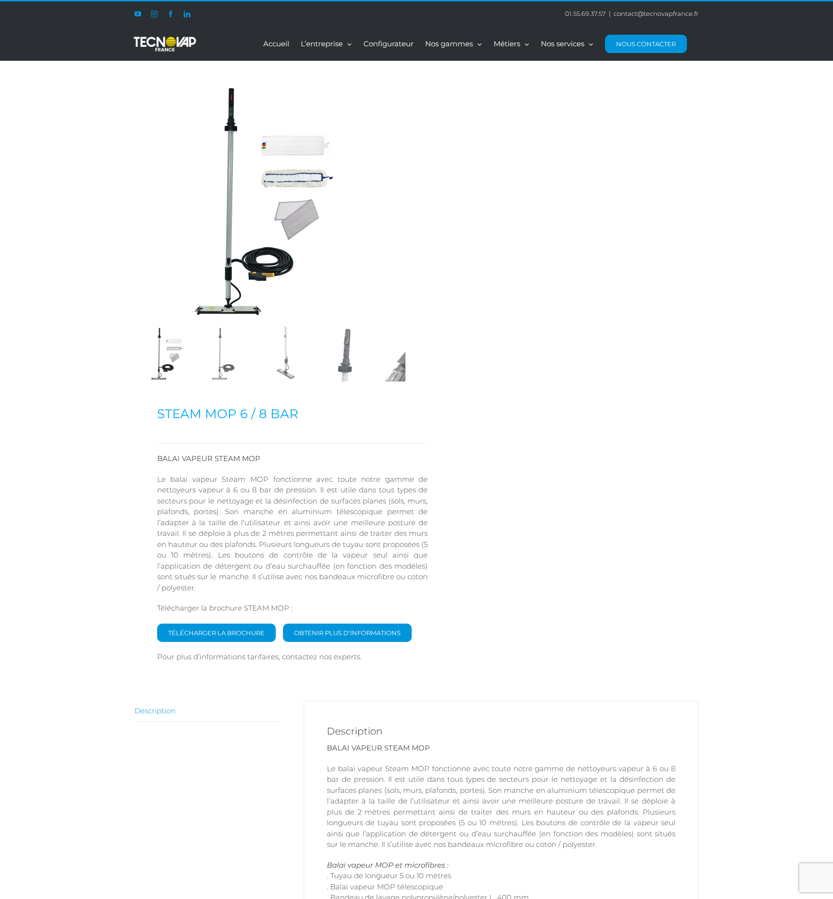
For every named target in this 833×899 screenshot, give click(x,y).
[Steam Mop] (255, 202)
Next (398, 202)
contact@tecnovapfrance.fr (656, 13)
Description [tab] (154, 710)
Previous (141, 202)
